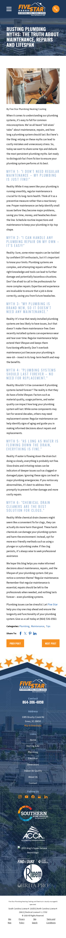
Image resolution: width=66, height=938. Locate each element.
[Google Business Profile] (39, 797)
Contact (33, 783)
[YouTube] (26, 797)
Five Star (53, 604)
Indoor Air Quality (33, 770)
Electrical (33, 758)
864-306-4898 (33, 702)
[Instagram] (20, 797)
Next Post (50, 643)
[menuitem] (9, 921)
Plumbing (24, 626)
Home (33, 739)
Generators (33, 764)
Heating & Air (33, 745)
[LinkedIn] (46, 797)
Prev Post (15, 643)
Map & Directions (33, 725)
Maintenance (37, 626)
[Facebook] (33, 797)
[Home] (32, 8)
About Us (33, 776)
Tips (48, 626)
